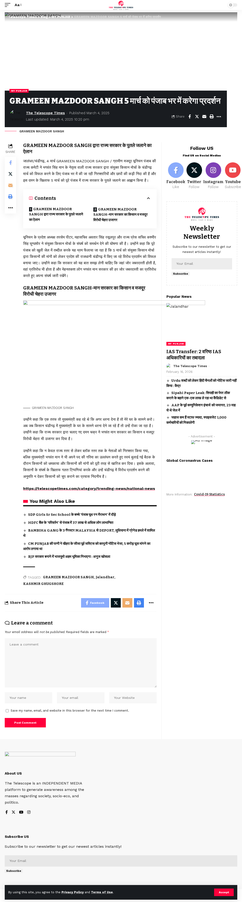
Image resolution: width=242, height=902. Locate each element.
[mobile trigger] (9, 5)
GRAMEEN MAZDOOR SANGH (68, 577)
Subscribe (180, 273)
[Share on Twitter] (197, 116)
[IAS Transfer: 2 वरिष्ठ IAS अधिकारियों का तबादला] (201, 324)
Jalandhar (105, 577)
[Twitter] (194, 176)
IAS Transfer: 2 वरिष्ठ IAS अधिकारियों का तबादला (193, 355)
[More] (219, 116)
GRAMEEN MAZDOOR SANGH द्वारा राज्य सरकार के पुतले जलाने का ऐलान (56, 214)
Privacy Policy (72, 892)
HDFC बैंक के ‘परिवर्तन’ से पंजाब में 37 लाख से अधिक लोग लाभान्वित (70, 522)
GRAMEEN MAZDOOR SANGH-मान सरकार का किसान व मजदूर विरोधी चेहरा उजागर (120, 214)
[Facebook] (175, 176)
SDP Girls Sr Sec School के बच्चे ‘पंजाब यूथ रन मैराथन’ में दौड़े (72, 514)
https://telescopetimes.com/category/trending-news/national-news (89, 488)
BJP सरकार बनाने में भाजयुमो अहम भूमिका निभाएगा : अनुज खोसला (69, 556)
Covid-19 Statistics (209, 494)
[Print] (211, 116)
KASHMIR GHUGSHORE (43, 584)
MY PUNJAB (19, 90)
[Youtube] (233, 176)
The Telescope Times (45, 113)
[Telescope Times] (120, 5)
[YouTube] (21, 812)
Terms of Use (102, 892)
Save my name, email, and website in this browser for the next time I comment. (70, 710)
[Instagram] (213, 176)
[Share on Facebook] (189, 116)
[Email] (204, 116)
